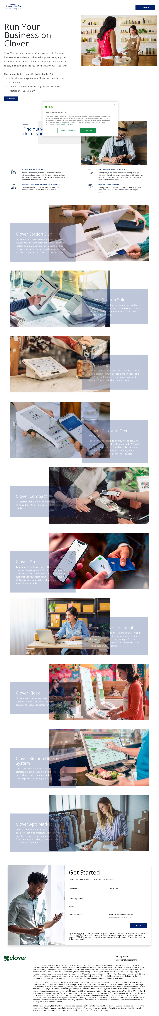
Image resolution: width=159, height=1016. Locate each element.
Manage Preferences (68, 130)
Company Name (76, 898)
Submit (138, 926)
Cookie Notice (59, 124)
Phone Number (75, 914)
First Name (73, 888)
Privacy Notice (124, 956)
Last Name (113, 888)
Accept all (88, 130)
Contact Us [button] (145, 7)
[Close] (114, 104)
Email (71, 906)
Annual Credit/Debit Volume (121, 914)
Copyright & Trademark (126, 960)
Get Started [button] (11, 99)
